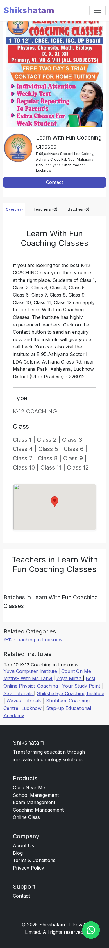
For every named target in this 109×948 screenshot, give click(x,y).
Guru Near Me (29, 787)
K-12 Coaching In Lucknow (32, 639)
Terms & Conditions (34, 860)
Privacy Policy (28, 868)
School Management (36, 795)
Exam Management (34, 802)
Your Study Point (81, 686)
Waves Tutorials (24, 701)
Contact (54, 182)
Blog (18, 853)
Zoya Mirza (69, 678)
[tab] (54, 119)
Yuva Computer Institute (30, 671)
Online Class (26, 817)
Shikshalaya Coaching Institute (70, 693)
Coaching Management (38, 810)
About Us (23, 845)
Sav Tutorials (18, 693)
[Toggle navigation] (97, 10)
